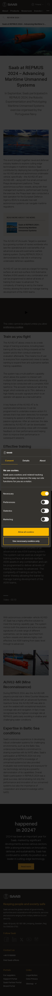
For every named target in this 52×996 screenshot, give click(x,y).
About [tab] (43, 460)
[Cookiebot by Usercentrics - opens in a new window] (37, 453)
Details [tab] (26, 460)
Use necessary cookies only (26, 540)
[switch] (45, 502)
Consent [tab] (9, 460)
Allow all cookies (26, 531)
